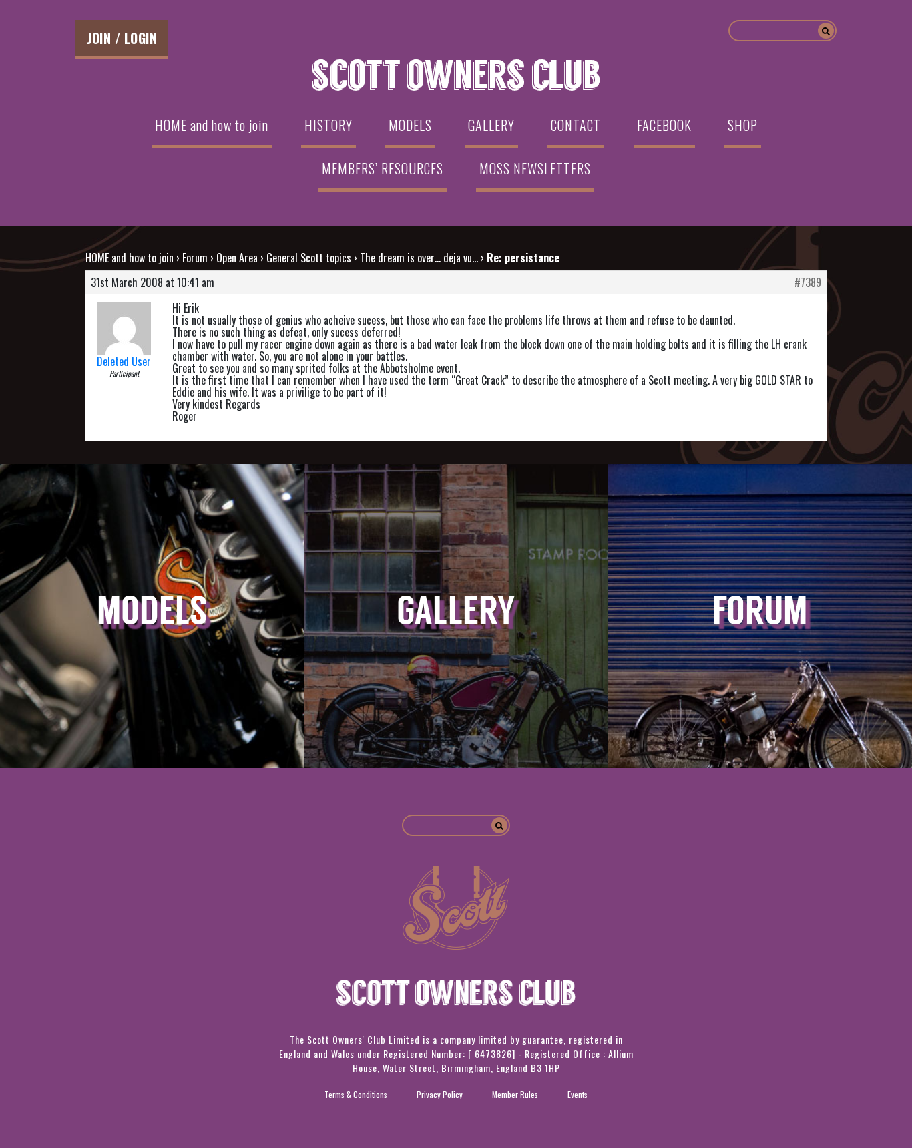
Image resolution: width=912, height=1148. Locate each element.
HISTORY (328, 125)
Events (577, 1094)
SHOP (743, 125)
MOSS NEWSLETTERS (535, 168)
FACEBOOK (664, 125)
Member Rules (515, 1094)
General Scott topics (308, 258)
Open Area (237, 258)
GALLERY (491, 125)
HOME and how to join (211, 125)
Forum (195, 258)
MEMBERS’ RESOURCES (382, 168)
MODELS (410, 125)
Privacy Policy (440, 1094)
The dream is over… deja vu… (419, 258)
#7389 (807, 282)
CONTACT (576, 125)
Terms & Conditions (355, 1094)
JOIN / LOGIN (122, 38)
